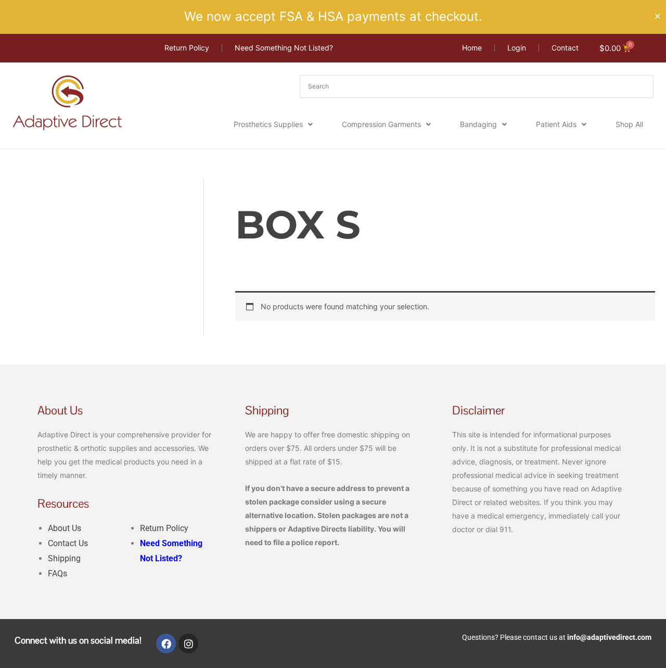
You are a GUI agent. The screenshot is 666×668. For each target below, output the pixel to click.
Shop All (629, 124)
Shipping (64, 558)
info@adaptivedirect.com (609, 637)
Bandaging (478, 124)
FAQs (57, 573)
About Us (64, 528)
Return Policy (164, 528)
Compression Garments (381, 124)
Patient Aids (556, 124)
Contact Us (68, 543)
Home (244, 184)
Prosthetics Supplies (268, 124)
